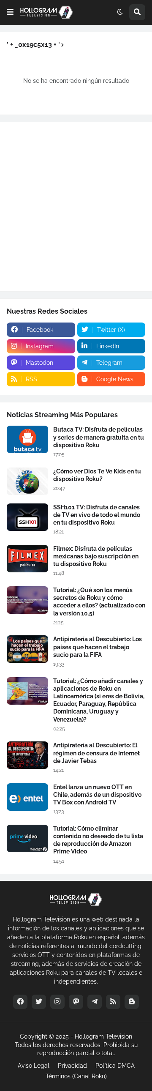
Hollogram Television (103, 1036)
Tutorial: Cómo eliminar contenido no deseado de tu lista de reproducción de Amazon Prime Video (98, 840)
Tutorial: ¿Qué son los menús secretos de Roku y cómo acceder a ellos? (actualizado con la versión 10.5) (99, 602)
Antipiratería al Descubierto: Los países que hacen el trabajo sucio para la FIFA (97, 647)
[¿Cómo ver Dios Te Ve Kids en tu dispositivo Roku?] (27, 481)
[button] (10, 12)
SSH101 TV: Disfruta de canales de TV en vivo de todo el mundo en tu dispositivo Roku (96, 515)
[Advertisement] (76, 207)
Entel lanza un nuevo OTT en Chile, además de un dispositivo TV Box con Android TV (97, 795)
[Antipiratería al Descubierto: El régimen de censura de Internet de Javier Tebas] (27, 755)
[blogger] (132, 1002)
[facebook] (20, 1002)
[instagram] (57, 1002)
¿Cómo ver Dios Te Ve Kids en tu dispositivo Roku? (97, 475)
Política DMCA (115, 1065)
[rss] (113, 1002)
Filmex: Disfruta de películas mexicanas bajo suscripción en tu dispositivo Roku (95, 556)
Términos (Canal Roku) (76, 1076)
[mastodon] (76, 1002)
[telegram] (94, 1002)
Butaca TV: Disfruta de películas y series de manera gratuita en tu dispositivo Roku (98, 437)
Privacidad (72, 1065)
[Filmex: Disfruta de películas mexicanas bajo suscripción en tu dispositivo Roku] (27, 558)
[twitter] (39, 1002)
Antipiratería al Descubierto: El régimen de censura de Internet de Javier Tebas (96, 753)
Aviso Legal (33, 1065)
